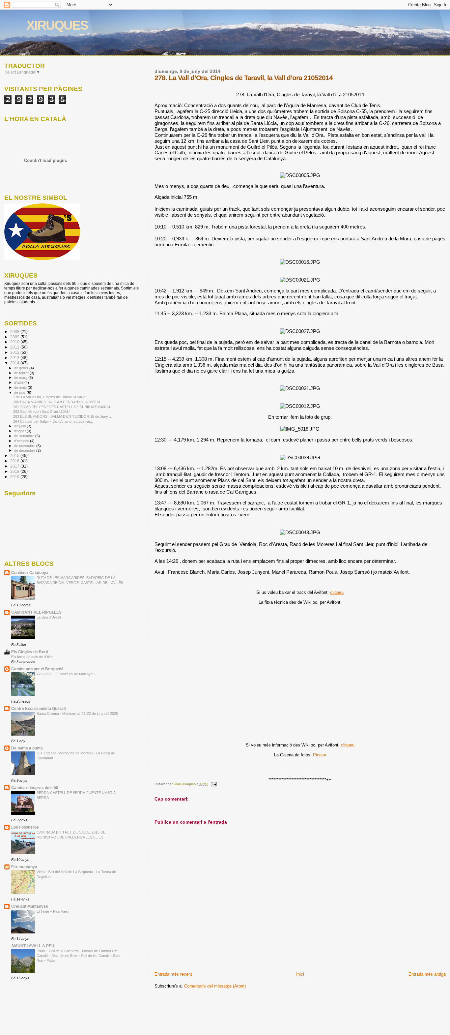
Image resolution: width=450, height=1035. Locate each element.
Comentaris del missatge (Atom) (215, 986)
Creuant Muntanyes (29, 906)
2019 (15, 476)
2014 (15, 363)
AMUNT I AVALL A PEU (32, 946)
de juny (20, 392)
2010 (15, 342)
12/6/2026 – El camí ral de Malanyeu (66, 674)
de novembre (25, 446)
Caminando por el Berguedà (37, 669)
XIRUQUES (57, 25)
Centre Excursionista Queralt (38, 708)
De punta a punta (27, 748)
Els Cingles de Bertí (29, 652)
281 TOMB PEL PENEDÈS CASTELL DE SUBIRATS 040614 (61, 407)
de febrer (22, 373)
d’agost (20, 431)
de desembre (25, 450)
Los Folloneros (25, 827)
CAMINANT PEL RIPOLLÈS (36, 612)
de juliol (20, 426)
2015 (15, 455)
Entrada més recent (173, 974)
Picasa (319, 754)
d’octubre (22, 441)
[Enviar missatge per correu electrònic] (213, 784)
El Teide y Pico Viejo (53, 911)
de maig (21, 387)
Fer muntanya (24, 867)
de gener (21, 368)
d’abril (19, 382)
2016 (15, 461)
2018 (15, 471)
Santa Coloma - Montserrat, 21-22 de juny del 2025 (77, 713)
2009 (15, 337)
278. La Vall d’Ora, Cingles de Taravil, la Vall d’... (51, 397)
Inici (300, 974)
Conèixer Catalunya (29, 572)
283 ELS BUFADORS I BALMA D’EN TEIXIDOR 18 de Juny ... (62, 416)
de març (21, 378)
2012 (15, 352)
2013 (15, 357)
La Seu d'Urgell (49, 617)
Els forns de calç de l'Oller (32, 657)
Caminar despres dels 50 (34, 787)
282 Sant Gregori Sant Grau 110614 (41, 411)
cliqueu (337, 592)
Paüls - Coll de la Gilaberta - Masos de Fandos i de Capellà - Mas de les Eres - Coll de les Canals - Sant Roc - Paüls (78, 955)
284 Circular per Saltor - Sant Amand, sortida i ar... (53, 421)
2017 (15, 466)
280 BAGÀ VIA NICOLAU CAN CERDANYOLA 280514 (56, 402)
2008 (15, 331)
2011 (15, 347)
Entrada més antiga (427, 974)
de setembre (24, 436)
